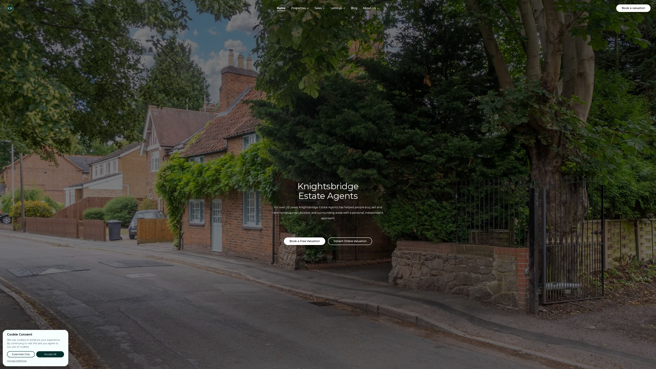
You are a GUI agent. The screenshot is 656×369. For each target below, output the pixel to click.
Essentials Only (21, 354)
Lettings (336, 8)
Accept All (50, 354)
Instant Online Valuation (350, 241)
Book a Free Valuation (304, 241)
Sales (318, 8)
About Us (369, 8)
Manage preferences (17, 360)
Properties (298, 8)
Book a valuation (633, 8)
